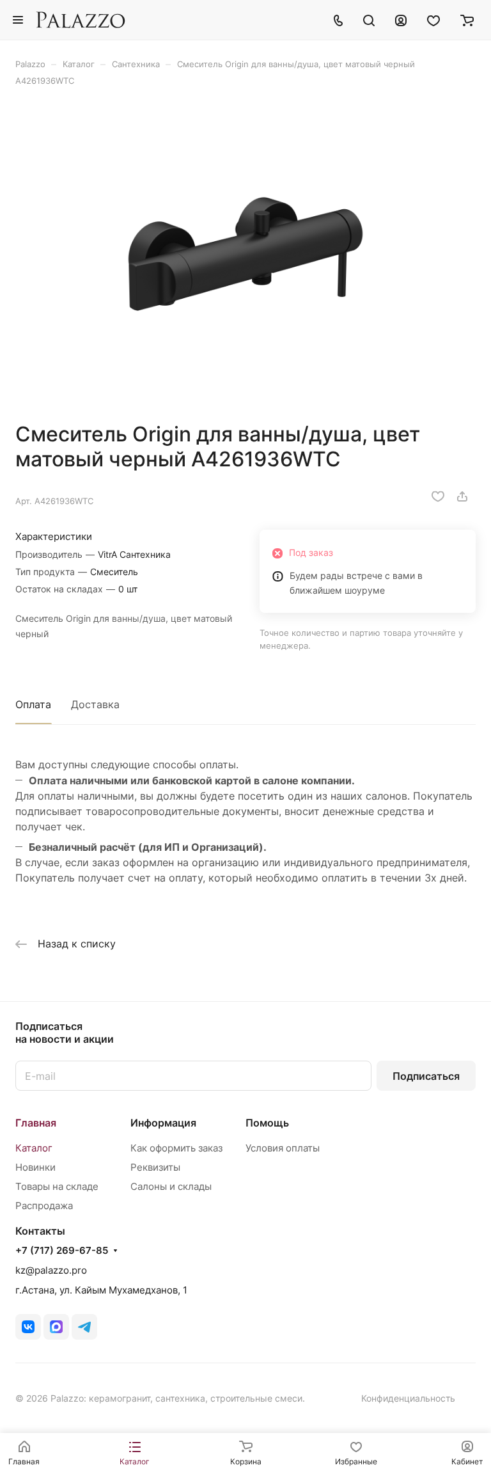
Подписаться (426, 1076)
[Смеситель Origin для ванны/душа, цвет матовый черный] (245, 254)
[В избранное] (438, 496)
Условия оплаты (283, 1148)
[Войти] (401, 19)
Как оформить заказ (176, 1148)
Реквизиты (155, 1167)
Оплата (33, 704)
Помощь (267, 1122)
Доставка (95, 704)
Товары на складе (56, 1186)
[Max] (56, 1327)
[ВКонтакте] (28, 1327)
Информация (163, 1122)
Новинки (35, 1167)
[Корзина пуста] (467, 19)
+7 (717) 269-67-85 (61, 1250)
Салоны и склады (171, 1186)
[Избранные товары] (433, 19)
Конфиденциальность (408, 1398)
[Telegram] (84, 1327)
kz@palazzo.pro (51, 1270)
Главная (35, 1122)
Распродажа (44, 1205)
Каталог (33, 1148)
